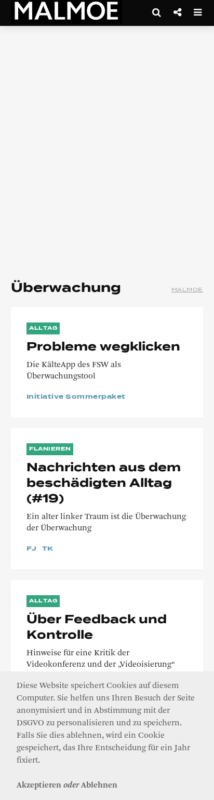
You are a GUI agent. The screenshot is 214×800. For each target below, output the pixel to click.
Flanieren (50, 449)
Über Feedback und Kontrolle (96, 627)
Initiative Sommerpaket (76, 397)
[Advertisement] (107, 148)
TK (48, 549)
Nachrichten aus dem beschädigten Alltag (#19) (103, 483)
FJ (31, 549)
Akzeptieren (39, 785)
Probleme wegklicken (103, 347)
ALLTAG (43, 328)
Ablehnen (99, 785)
